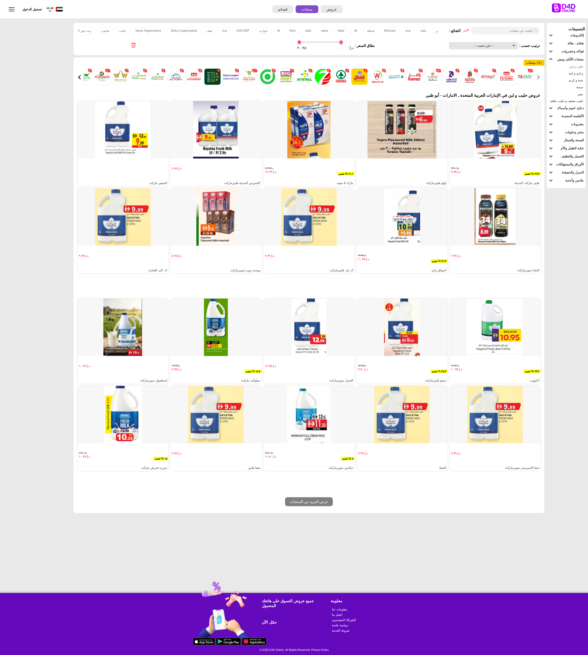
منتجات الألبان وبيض (570, 59)
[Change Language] (58, 9)
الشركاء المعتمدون (344, 620)
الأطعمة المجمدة (573, 116)
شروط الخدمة (341, 630)
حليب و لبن (576, 66)
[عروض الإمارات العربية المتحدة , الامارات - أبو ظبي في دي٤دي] (133, 45)
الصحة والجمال (574, 140)
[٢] (322, 84)
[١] (340, 84)
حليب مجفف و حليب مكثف (566, 101)
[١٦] (524, 84)
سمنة (579, 87)
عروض (331, 9)
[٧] (396, 84)
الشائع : (455, 31)
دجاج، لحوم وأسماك (570, 108)
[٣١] (432, 84)
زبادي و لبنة (576, 73)
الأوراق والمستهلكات (570, 164)
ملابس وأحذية (574, 180)
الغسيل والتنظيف (572, 156)
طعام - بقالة (576, 43)
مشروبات (577, 124)
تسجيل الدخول (32, 9)
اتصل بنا (337, 614)
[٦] (487, 84)
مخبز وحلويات (574, 132)
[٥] (377, 84)
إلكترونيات (577, 35)
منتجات (307, 9)
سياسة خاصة (340, 625)
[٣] (212, 84)
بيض (580, 94)
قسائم (283, 9)
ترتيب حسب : (529, 46)
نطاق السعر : (365, 46)
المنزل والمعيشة (573, 172)
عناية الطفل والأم (572, 148)
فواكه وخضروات (573, 51)
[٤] (506, 84)
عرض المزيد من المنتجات (309, 502)
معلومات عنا (339, 609)
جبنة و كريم (576, 80)
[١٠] (249, 84)
